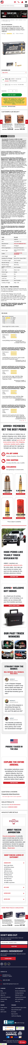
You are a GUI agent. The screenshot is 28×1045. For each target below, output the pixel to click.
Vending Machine (19, 993)
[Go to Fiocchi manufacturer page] (14, 821)
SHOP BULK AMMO (14, 783)
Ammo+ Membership (20, 991)
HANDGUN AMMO (12, 807)
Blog (2, 991)
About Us (3, 995)
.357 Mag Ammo (8, 874)
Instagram (2, 964)
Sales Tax (17, 1001)
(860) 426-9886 (18, 2)
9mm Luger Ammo (8, 865)
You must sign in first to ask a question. (11, 796)
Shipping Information (20, 997)
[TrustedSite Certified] (20, 1028)
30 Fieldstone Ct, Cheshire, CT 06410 (7, 975)
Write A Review (19, 33)
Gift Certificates (19, 999)
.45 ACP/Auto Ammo (9, 867)
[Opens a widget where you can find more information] (22, 1042)
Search (26, 5)
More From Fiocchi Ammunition (13, 908)
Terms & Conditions (5, 997)
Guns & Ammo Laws (16, 1009)
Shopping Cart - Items (26, 2)
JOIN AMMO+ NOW (14, 577)
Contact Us (3, 993)
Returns (2, 1009)
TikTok (9, 964)
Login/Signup (22, 2)
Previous (1, 122)
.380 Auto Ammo (8, 871)
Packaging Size (6, 70)
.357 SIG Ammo (8, 878)
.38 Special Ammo (8, 876)
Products (15, 2)
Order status (4, 1007)
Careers (2, 1001)
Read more (11, 848)
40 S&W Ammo (7, 869)
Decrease (9, 91)
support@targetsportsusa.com (11, 984)
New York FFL (14, 1014)
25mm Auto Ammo (8, 873)
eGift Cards (3, 1011)
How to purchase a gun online (18, 1007)
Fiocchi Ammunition (20, 243)
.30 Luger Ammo (8, 880)
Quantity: (4, 90)
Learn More (8, 958)
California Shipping (16, 1016)
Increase (16, 91)
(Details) (7, 80)
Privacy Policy (4, 999)
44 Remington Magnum (18, 253)
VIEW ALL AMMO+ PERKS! (14, 605)
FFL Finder (13, 1011)
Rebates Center (19, 995)
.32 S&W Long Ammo (9, 882)
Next (26, 122)
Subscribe (14, 946)
